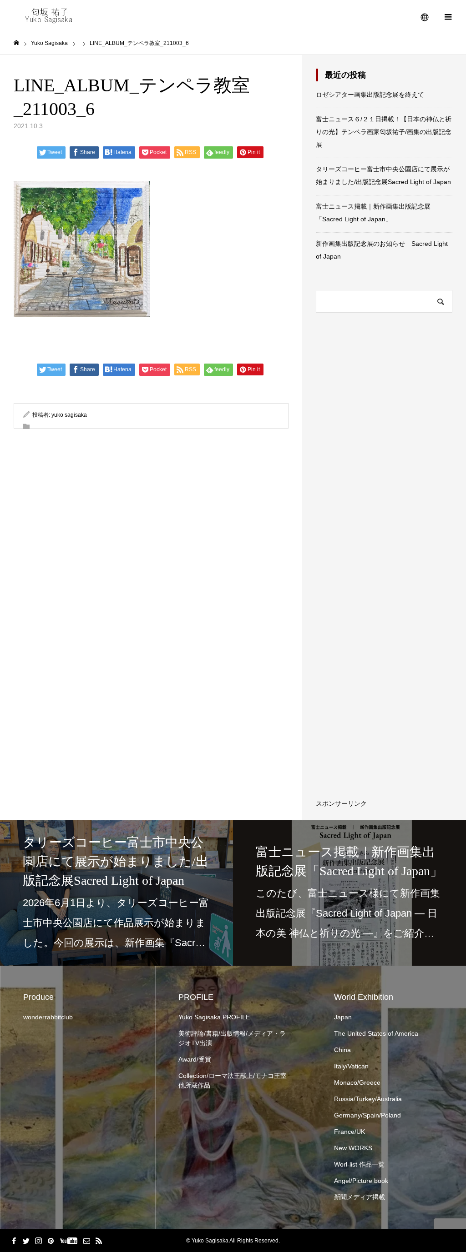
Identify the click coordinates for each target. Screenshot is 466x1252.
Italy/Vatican (351, 1066)
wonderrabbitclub (48, 1017)
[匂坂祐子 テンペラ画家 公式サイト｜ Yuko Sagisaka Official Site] (52, 16)
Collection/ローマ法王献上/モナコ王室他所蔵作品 (232, 1080)
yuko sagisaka (69, 415)
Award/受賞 (194, 1059)
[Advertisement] (401, 669)
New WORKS (353, 1148)
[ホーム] (16, 43)
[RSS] (98, 1240)
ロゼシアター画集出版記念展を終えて (370, 94)
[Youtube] (68, 1240)
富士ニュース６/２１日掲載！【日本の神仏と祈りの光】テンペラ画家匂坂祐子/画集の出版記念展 (383, 131)
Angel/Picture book (361, 1180)
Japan (343, 1017)
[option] (116, 893)
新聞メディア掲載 (359, 1197)
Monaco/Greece (357, 1082)
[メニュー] (447, 16)
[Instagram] (38, 1240)
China (342, 1049)
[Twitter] (25, 1240)
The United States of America (376, 1033)
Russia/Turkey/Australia (368, 1098)
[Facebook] (13, 1240)
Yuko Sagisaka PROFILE (214, 1017)
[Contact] (86, 1240)
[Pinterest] (50, 1240)
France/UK (349, 1131)
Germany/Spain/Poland (367, 1115)
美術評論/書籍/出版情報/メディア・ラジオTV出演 (232, 1038)
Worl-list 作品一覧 (359, 1164)
